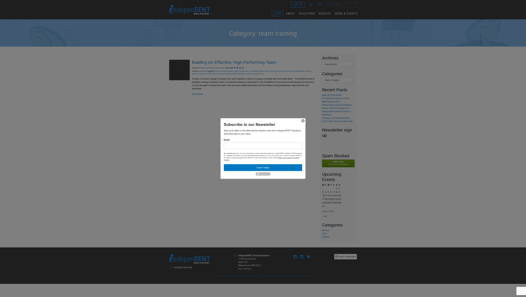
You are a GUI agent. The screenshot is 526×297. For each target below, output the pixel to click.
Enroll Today (263, 167)
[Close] (303, 120)
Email (227, 140)
